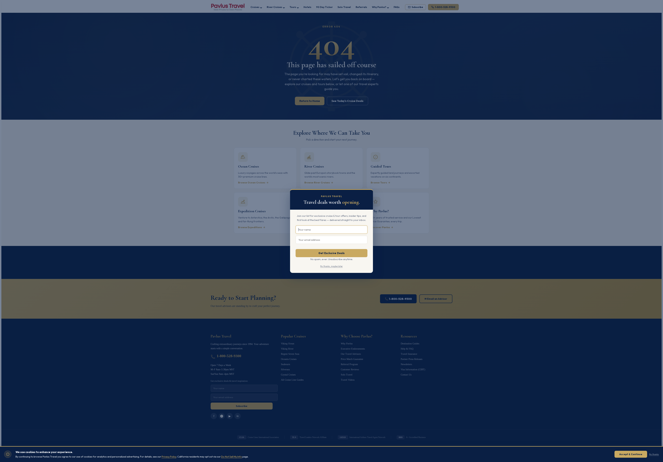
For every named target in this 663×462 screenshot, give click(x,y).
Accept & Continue (630, 454)
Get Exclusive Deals (331, 253)
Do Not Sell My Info (231, 456)
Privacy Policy (169, 456)
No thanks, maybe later (331, 266)
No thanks (654, 454)
